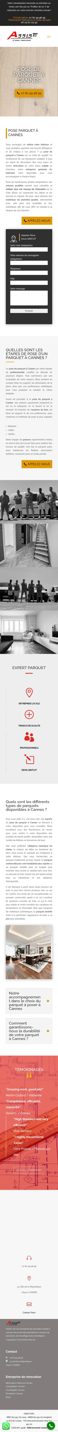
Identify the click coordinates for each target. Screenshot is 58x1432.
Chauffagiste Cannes (15, 1390)
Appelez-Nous (39, 220)
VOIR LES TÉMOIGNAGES (29, 1170)
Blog (8, 1397)
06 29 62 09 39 (29, 22)
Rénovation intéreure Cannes (19, 1383)
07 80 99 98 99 (37, 17)
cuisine (45, 166)
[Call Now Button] (51, 1426)
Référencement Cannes (37, 1428)
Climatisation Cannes (15, 1386)
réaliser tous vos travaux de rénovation (26, 189)
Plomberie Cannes (14, 1393)
